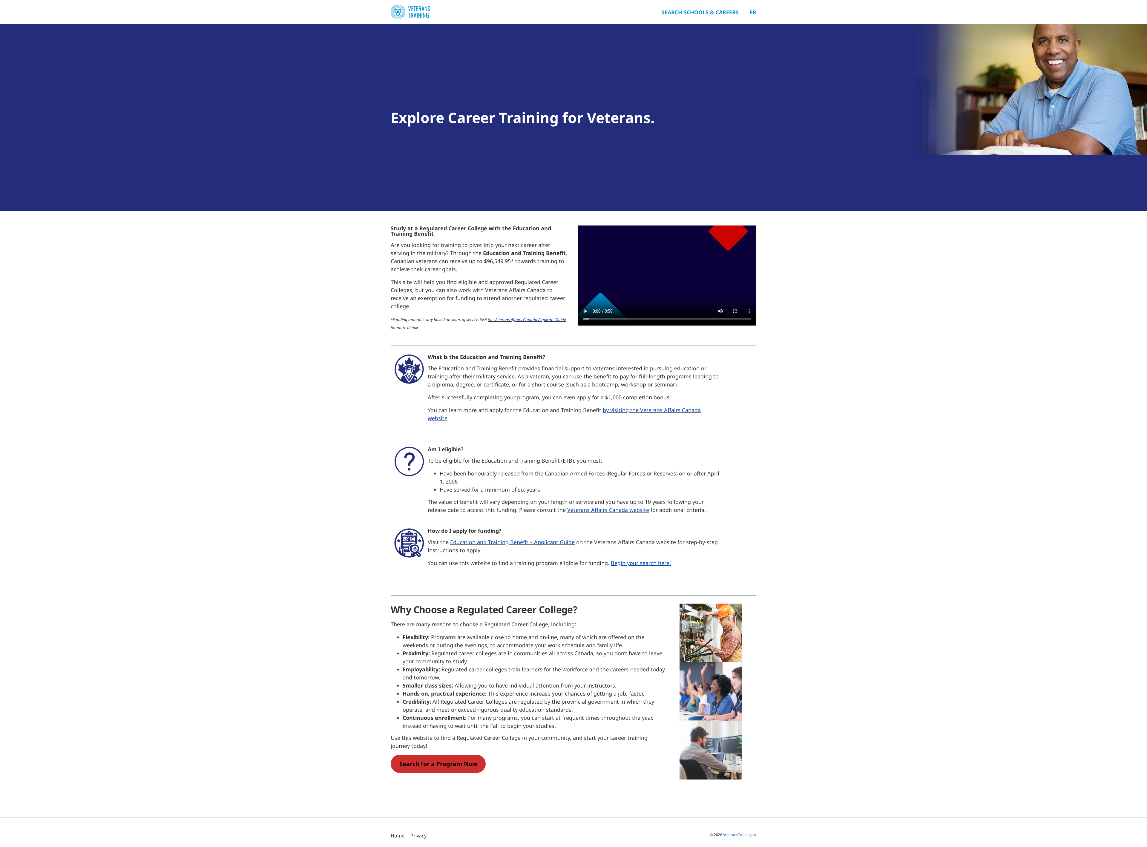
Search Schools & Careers (700, 12)
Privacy (418, 835)
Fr (753, 12)
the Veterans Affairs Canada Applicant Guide (527, 319)
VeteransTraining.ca (739, 834)
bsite (643, 509)
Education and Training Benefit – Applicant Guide (512, 542)
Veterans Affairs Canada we (602, 509)
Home (397, 835)
